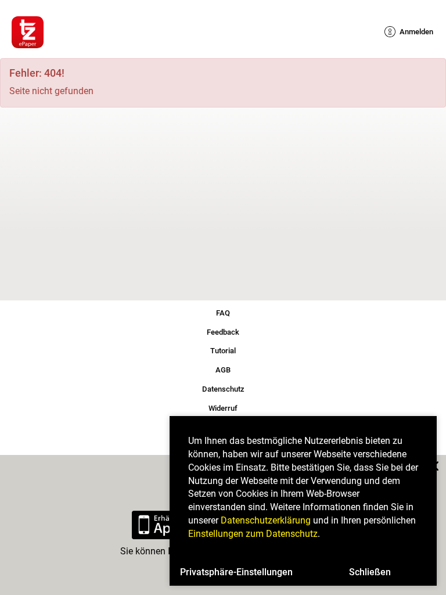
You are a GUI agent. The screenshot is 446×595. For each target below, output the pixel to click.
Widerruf (223, 406)
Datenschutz (223, 387)
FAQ (223, 311)
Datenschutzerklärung (266, 520)
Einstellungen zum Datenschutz (253, 533)
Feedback (223, 330)
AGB (223, 368)
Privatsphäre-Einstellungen (236, 572)
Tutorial (223, 349)
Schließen (370, 572)
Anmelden (410, 31)
